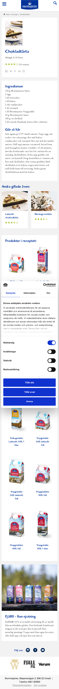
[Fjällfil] (29, 664)
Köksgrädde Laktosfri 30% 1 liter (16, 442)
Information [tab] (29, 293)
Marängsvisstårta (43, 214)
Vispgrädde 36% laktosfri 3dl (42, 442)
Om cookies (40, 685)
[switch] (52, 351)
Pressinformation (22, 685)
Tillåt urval (29, 392)
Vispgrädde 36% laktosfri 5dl (16, 495)
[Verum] (44, 664)
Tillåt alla (29, 382)
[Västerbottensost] (14, 664)
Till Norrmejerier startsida (29, 5)
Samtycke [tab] (11, 293)
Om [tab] (48, 293)
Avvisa (29, 401)
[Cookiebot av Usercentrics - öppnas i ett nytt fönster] (43, 285)
